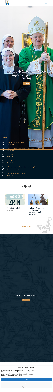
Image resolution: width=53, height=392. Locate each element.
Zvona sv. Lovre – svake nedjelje (16, 173)
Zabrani (26, 383)
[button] (51, 367)
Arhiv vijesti (26, 227)
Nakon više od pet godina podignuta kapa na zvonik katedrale (36, 211)
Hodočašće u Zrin (12, 161)
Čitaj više (26, 83)
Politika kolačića (26, 390)
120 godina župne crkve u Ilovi (15, 142)
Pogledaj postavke (26, 386)
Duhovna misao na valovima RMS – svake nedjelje (21, 167)
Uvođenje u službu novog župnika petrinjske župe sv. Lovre (24, 149)
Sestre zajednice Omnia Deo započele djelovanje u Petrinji (26, 75)
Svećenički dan (11, 155)
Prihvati (26, 379)
